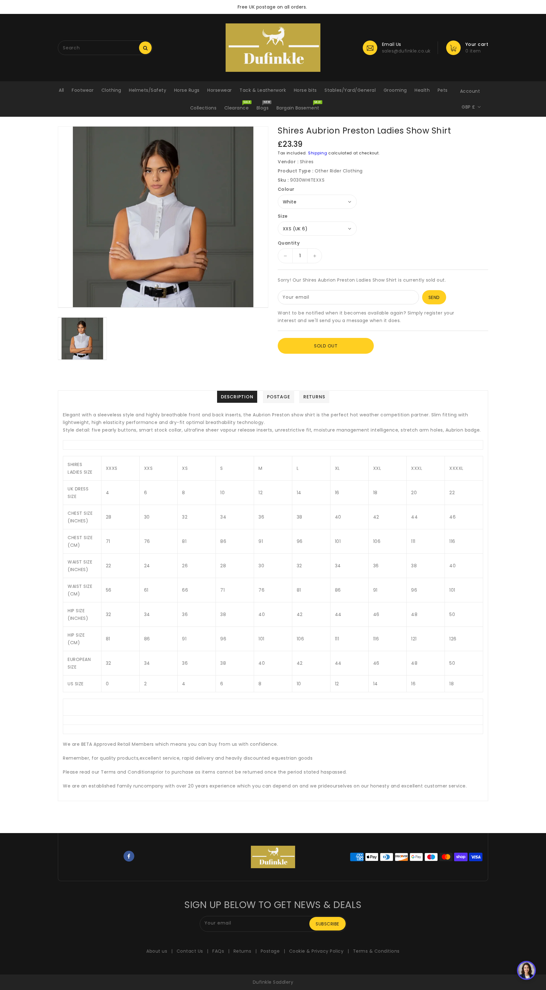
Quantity (289, 243)
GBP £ (468, 107)
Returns (243, 951)
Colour (286, 189)
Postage (270, 951)
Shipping (317, 153)
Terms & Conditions (376, 951)
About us (156, 951)
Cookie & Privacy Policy (316, 951)
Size (283, 216)
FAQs (218, 951)
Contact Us (190, 951)
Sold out (325, 346)
